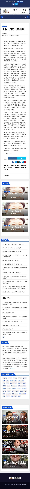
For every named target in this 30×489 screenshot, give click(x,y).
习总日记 (5, 378)
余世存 (24, 378)
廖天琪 (4, 385)
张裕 (8, 385)
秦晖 (26, 391)
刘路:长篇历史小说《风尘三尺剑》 (11, 325)
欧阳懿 (19, 388)
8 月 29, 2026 (8, 421)
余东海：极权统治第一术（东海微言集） (13, 264)
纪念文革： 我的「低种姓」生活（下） (12, 248)
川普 (19, 383)
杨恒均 (24, 385)
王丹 (13, 391)
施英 (16, 385)
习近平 (10, 378)
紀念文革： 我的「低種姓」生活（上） (12, 251)
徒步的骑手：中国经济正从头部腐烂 (12, 272)
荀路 (17, 393)
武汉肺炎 (24, 388)
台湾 (4, 383)
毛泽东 (4, 391)
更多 (4, 337)
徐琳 (16, 35)
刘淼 (16, 380)
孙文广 (11, 383)
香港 (12, 396)
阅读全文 (12, 368)
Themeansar (23, 484)
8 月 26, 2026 (8, 466)
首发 (5, 26)
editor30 (15, 421)
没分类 (5, 415)
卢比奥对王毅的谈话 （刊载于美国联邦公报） (14, 244)
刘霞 (23, 380)
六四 (8, 380)
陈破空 (8, 396)
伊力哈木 (15, 378)
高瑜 (19, 396)
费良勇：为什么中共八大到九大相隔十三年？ (14, 292)
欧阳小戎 (14, 388)
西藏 (20, 393)
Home (15, 486)
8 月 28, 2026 (8, 436)
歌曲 (18, 35)
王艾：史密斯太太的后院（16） (15, 227)
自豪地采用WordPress (8, 484)
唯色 (8, 383)
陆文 (4, 396)
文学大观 (5, 191)
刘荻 (19, 380)
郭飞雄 (24, 393)
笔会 (4, 393)
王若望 (21, 391)
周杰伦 (12, 35)
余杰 (4, 380)
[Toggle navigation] (14, 17)
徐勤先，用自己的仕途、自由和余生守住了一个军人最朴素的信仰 (14, 463)
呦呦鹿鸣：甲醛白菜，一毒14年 (10, 260)
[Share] (12, 158)
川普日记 (24, 383)
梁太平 (9, 388)
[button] (25, 17)
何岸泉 (20, 378)
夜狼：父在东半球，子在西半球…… (9, 167)
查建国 (4, 388)
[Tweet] (21, 158)
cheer (5, 33)
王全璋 (17, 391)
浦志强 (9, 391)
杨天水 (19, 385)
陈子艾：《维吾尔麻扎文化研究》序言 (12, 321)
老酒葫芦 (8, 393)
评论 (3, 26)
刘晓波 (11, 380)
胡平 (13, 393)
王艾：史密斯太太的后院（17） (15, 211)
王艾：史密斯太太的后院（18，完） (15, 194)
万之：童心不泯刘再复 (8, 312)
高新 (16, 396)
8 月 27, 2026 (8, 451)
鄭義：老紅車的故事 (8, 329)
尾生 (16, 383)
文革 (12, 385)
